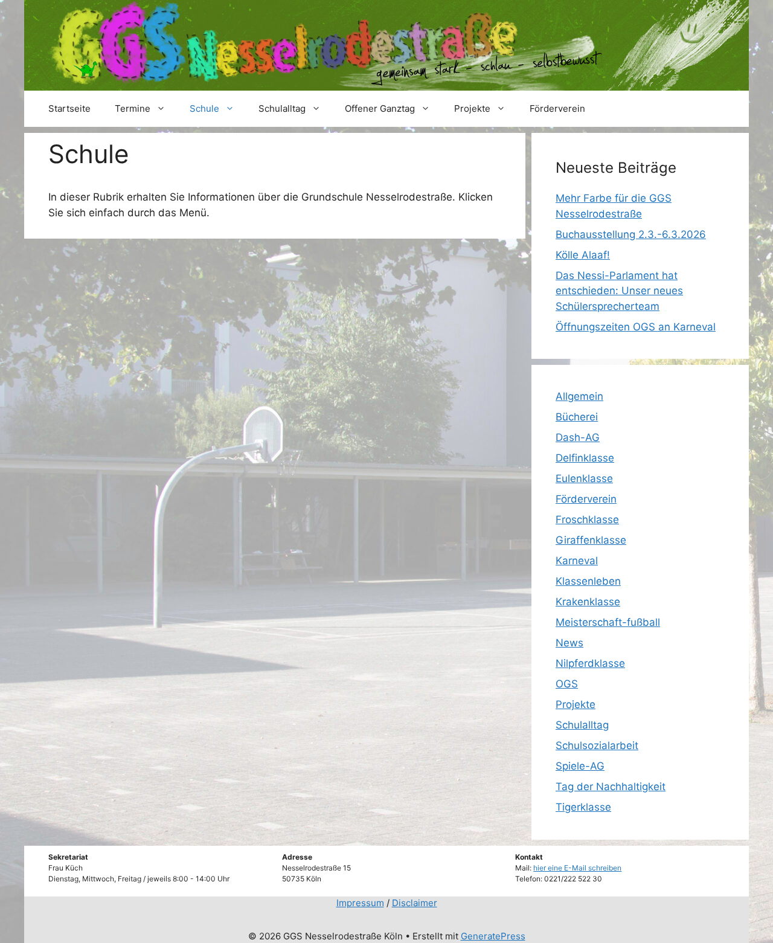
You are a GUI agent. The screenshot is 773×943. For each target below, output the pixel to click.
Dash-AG (578, 437)
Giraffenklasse (591, 540)
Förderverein (557, 108)
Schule (204, 108)
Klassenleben (588, 581)
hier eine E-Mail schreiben (577, 867)
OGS (567, 684)
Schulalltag (282, 108)
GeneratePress (493, 936)
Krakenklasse (588, 602)
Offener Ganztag (380, 108)
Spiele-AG (580, 766)
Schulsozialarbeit (597, 745)
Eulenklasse (584, 478)
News (569, 643)
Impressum (360, 903)
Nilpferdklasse (590, 663)
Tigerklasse (583, 807)
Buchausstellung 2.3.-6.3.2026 (631, 234)
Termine (132, 108)
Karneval (577, 561)
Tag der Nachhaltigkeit (611, 786)
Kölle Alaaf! (583, 255)
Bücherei (577, 417)
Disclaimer (414, 903)
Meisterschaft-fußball (608, 622)
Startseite (69, 108)
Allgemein (579, 396)
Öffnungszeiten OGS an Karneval (636, 327)
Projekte (472, 108)
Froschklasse (587, 519)
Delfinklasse (585, 458)
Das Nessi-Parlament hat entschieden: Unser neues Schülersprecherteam (619, 290)
